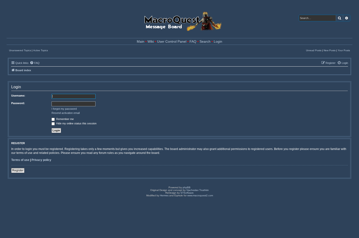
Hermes (164, 195)
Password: (18, 103)
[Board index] (182, 20)
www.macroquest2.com (200, 195)
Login (218, 41)
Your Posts (344, 50)
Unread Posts (313, 50)
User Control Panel (171, 41)
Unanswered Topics (20, 50)
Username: (18, 95)
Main (140, 41)
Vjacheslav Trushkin (197, 190)
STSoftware (187, 192)
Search (205, 41)
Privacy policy (41, 160)
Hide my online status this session (75, 123)
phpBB (186, 187)
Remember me (64, 119)
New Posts (330, 50)
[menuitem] (35, 63)
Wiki (151, 41)
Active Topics (40, 50)
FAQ (193, 41)
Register (17, 170)
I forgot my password (64, 108)
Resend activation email (66, 112)
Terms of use (20, 160)
